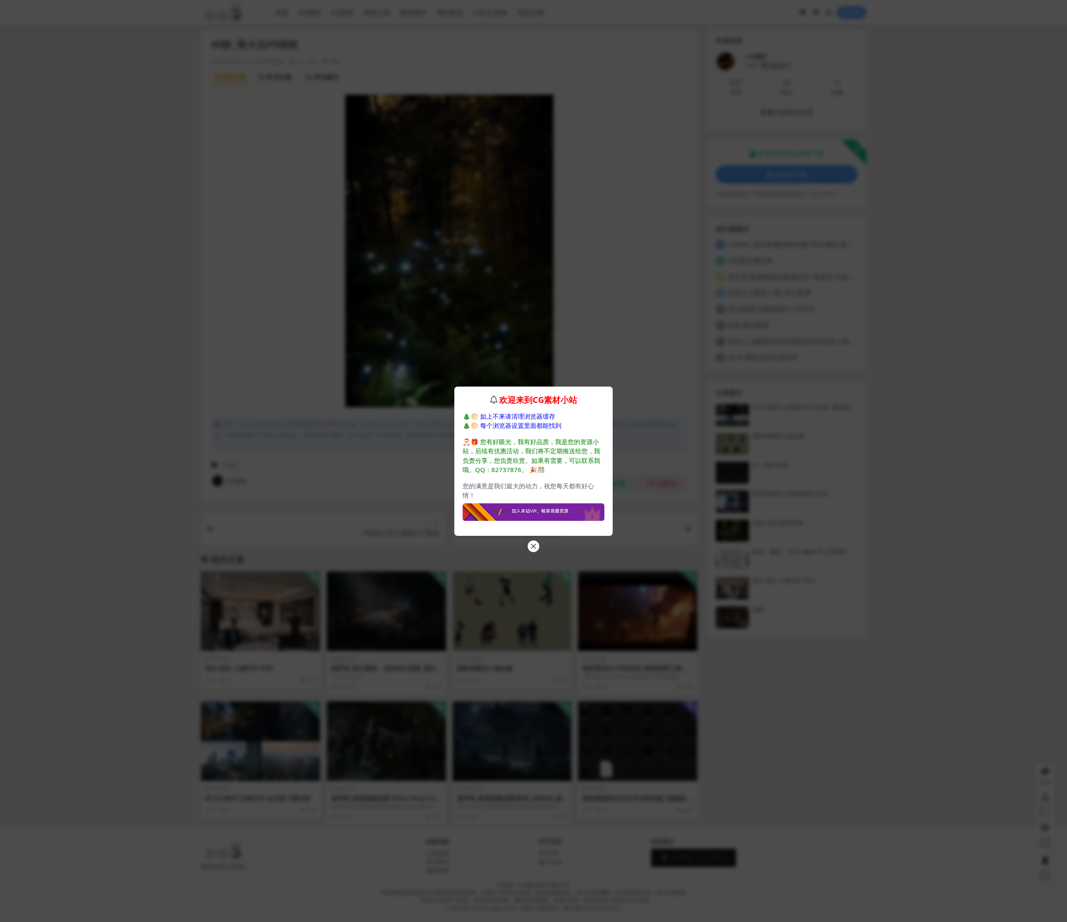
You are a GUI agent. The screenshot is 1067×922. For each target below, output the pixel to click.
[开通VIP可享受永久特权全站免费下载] (533, 509)
